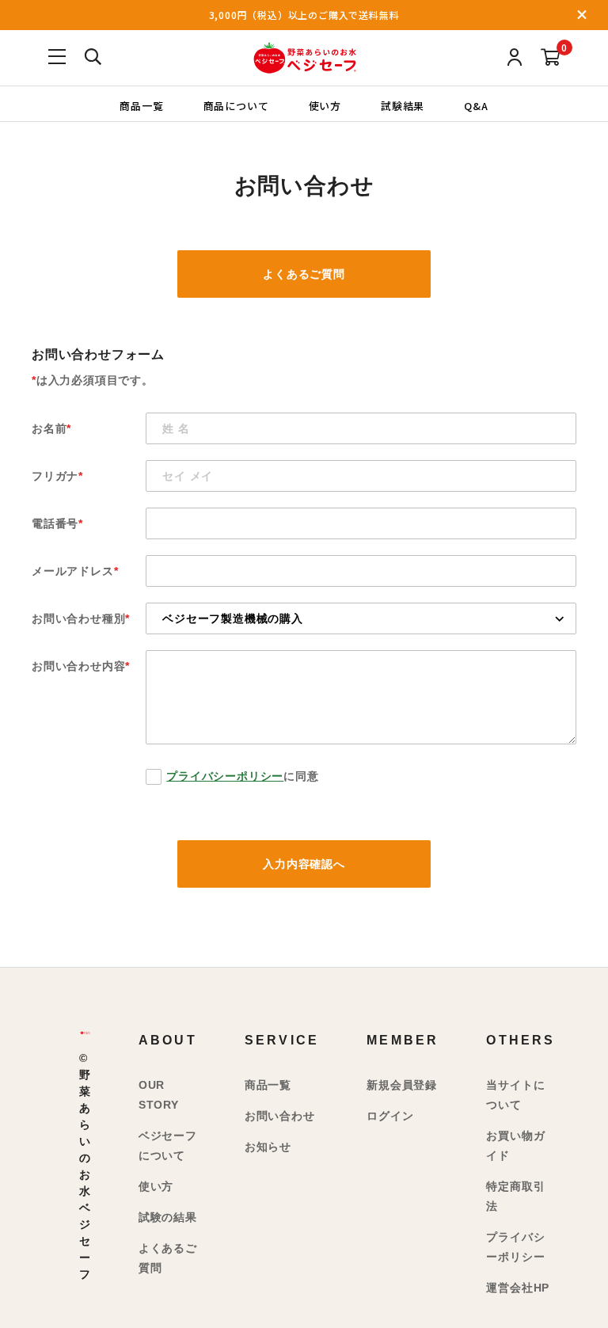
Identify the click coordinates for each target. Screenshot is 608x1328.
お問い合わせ (280, 1115)
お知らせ (268, 1146)
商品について (236, 104)
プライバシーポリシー (224, 776)
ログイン (390, 1115)
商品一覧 (141, 104)
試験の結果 (168, 1217)
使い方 (325, 104)
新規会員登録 (402, 1085)
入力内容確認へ (304, 864)
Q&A (476, 104)
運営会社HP (517, 1287)
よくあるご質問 (304, 274)
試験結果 (402, 104)
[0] (550, 58)
